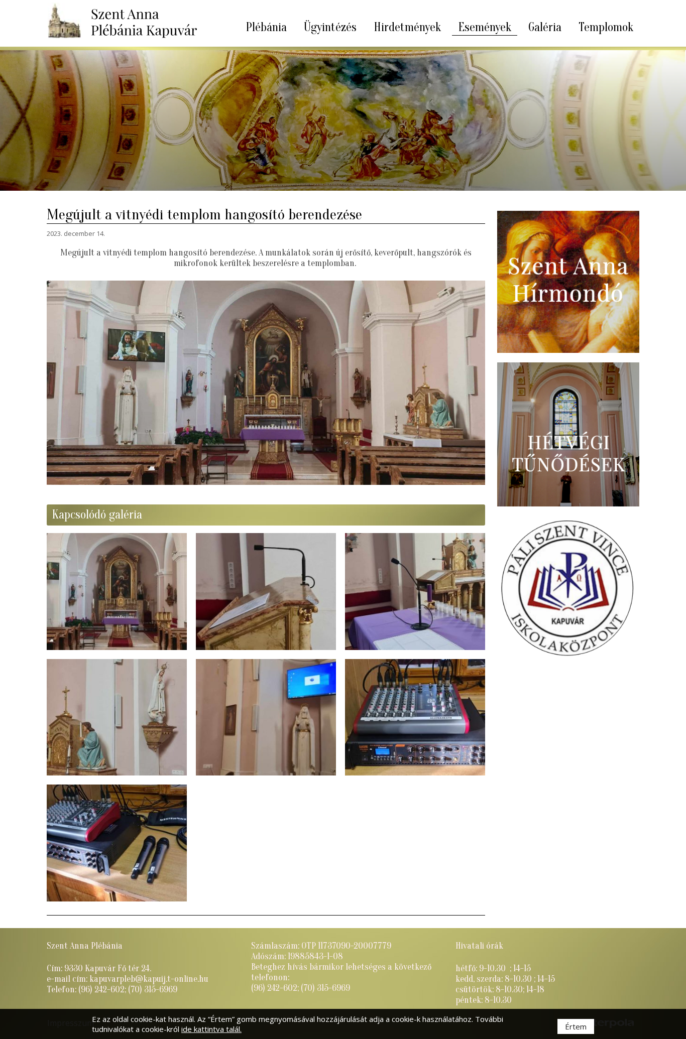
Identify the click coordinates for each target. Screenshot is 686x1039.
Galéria (544, 27)
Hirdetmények (407, 27)
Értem (576, 1026)
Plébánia (266, 27)
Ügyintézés (330, 27)
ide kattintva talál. (211, 1029)
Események (484, 27)
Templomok (606, 27)
